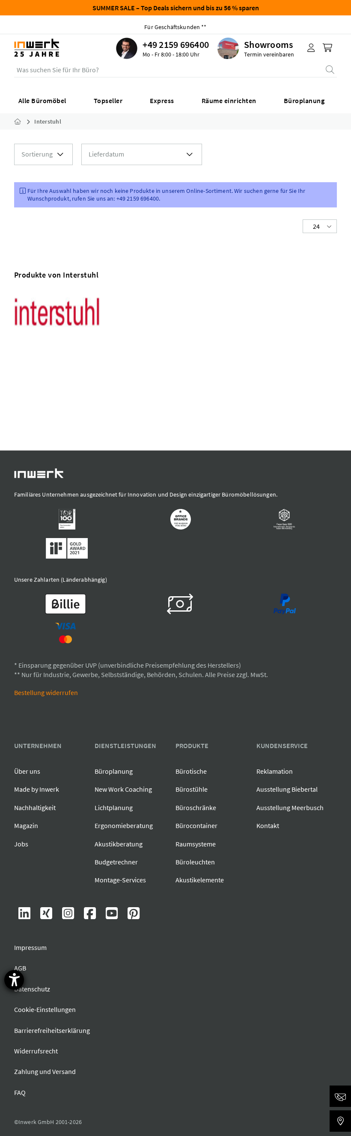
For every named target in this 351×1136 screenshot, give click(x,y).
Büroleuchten (195, 862)
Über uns (27, 771)
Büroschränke (196, 807)
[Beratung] (340, 1096)
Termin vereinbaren (269, 54)
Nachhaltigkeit (35, 807)
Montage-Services (120, 880)
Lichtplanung (114, 807)
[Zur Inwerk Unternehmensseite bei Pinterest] (133, 915)
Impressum (30, 947)
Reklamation (274, 771)
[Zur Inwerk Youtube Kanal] (112, 915)
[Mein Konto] (311, 48)
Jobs (21, 844)
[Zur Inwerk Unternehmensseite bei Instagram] (69, 915)
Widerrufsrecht (36, 1051)
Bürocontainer (196, 825)
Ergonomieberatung (124, 825)
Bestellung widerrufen (46, 692)
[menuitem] (166, 48)
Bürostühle (192, 789)
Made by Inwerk (36, 789)
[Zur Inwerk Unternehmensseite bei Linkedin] (25, 915)
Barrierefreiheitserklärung (52, 1030)
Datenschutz (32, 989)
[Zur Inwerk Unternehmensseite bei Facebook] (90, 915)
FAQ (20, 1092)
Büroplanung (114, 771)
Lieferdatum (106, 154)
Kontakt (267, 825)
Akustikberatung (119, 844)
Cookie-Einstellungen (45, 1009)
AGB (20, 968)
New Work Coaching (123, 789)
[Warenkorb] (328, 48)
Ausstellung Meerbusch (290, 807)
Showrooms (268, 44)
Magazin (26, 825)
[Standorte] (340, 1121)
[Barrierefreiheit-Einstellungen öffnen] (14, 980)
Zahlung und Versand (45, 1071)
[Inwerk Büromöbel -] (24, 121)
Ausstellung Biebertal (287, 789)
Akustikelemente (200, 880)
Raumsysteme (196, 844)
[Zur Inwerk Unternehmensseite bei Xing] (47, 915)
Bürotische (191, 771)
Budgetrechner (116, 862)
